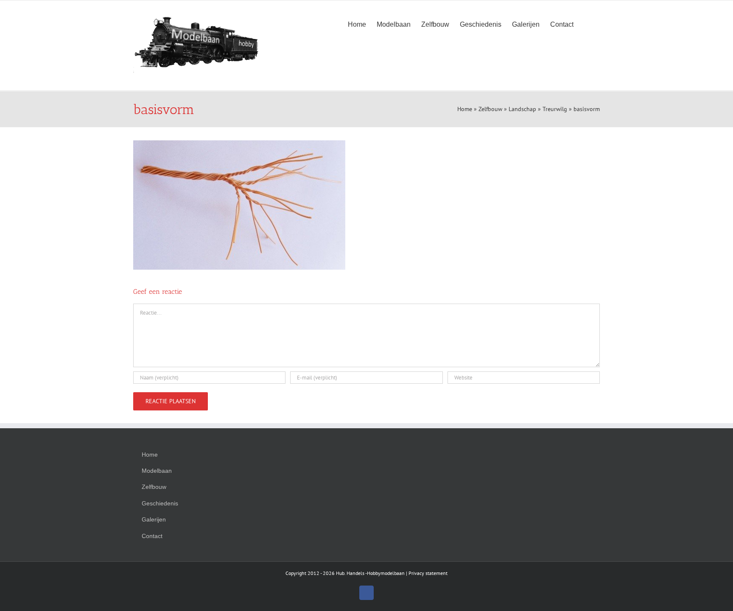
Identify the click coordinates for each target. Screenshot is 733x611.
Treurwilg (555, 109)
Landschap (522, 109)
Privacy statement (428, 573)
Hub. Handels (350, 573)
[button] (586, 23)
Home (464, 109)
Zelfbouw (490, 109)
